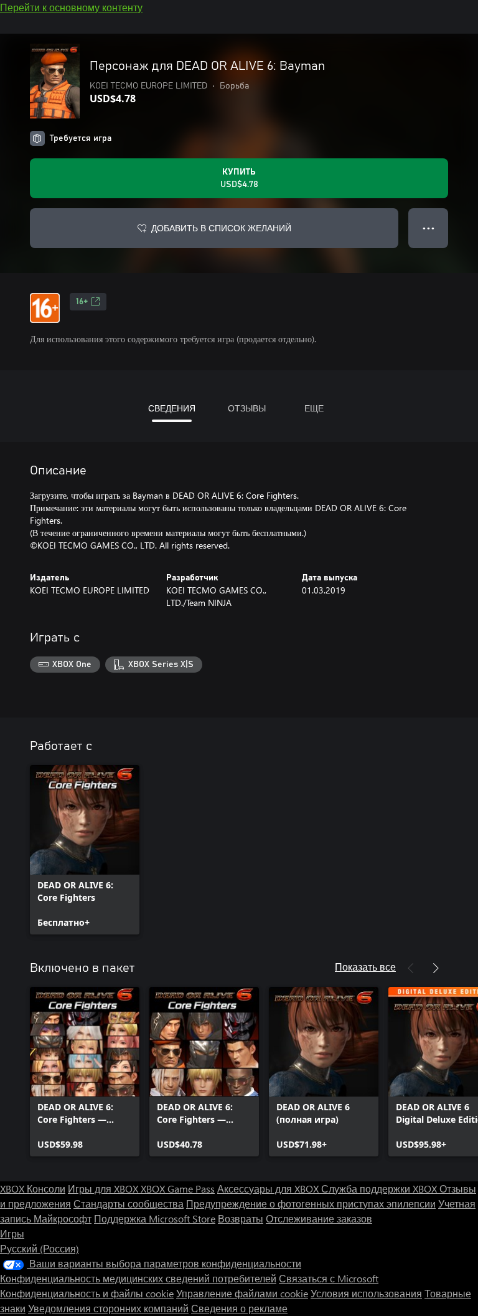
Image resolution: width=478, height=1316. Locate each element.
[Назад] (410, 968)
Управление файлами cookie (242, 1293)
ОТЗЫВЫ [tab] (247, 408)
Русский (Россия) (39, 1248)
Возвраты (240, 1218)
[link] (84, 849)
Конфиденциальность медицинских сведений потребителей (138, 1278)
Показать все (365, 966)
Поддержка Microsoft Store (154, 1218)
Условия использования (366, 1293)
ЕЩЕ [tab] (314, 408)
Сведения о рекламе (239, 1308)
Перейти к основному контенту (71, 7)
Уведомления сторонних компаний (108, 1308)
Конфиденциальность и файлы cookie (87, 1293)
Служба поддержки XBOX (380, 1188)
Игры (12, 1233)
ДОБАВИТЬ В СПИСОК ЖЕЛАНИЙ (221, 228)
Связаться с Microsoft (328, 1278)
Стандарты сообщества (128, 1203)
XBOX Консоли (32, 1188)
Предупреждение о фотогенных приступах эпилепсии (311, 1203)
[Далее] (435, 968)
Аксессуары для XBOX (269, 1188)
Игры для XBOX (104, 1188)
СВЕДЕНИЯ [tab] (171, 408)
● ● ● (428, 227)
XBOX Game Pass (178, 1188)
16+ (82, 301)
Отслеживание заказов (319, 1218)
